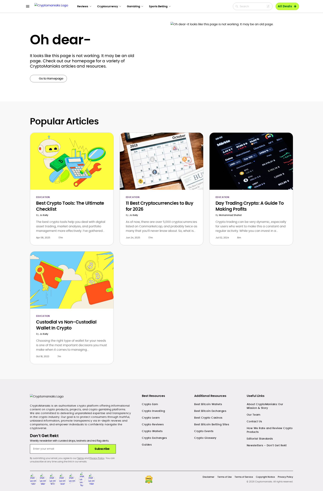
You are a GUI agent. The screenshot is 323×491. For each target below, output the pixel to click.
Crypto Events (203, 431)
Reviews (82, 6)
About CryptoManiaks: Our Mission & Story (265, 406)
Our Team (254, 415)
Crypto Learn (151, 418)
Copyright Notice (265, 476)
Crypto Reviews (153, 424)
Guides (147, 444)
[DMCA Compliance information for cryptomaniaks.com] (149, 479)
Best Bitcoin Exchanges (210, 411)
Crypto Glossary (205, 438)
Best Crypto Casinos (208, 418)
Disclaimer (208, 476)
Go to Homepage (51, 78)
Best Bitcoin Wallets (208, 404)
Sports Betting (158, 6)
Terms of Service (244, 476)
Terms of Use (224, 476)
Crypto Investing (153, 411)
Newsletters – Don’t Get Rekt (267, 445)
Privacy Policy (96, 458)
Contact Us (254, 421)
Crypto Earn (150, 404)
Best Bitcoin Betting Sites (211, 424)
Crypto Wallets (152, 431)
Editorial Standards (260, 438)
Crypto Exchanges (154, 438)
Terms (80, 458)
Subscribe (102, 449)
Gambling (133, 6)
